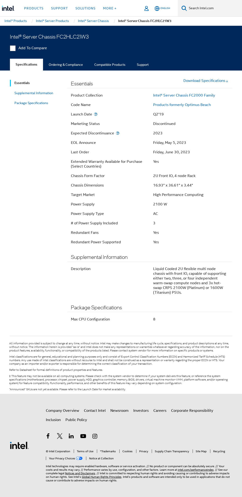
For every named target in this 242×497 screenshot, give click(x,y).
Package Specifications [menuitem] (31, 103)
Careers (159, 410)
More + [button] (110, 8)
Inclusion (53, 419)
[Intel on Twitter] (60, 437)
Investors (141, 410)
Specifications (26, 64)
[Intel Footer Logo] (19, 445)
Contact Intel (95, 410)
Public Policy (76, 419)
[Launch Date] (95, 114)
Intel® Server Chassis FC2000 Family (184, 95)
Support (143, 64)
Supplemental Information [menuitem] (33, 93)
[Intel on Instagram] (95, 437)
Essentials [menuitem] (22, 83)
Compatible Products (109, 64)
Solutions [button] (85, 8)
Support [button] (59, 8)
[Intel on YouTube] (83, 437)
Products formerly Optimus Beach (182, 104)
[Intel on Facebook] (48, 437)
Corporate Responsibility (192, 410)
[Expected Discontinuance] (117, 133)
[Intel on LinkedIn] (71, 437)
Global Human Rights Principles (101, 477)
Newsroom (119, 410)
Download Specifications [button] (204, 80)
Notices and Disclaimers (80, 473)
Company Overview (62, 410)
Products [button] (33, 8)
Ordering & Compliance (66, 64)
